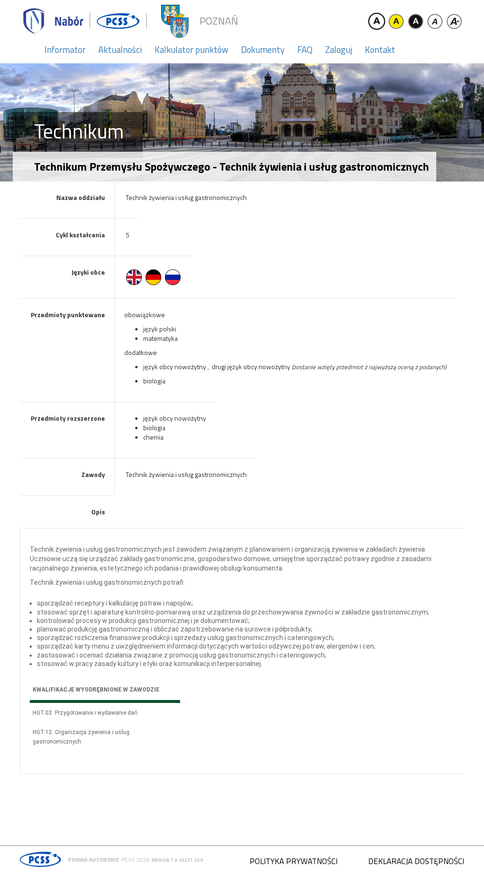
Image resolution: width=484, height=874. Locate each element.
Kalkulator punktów (191, 49)
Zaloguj (338, 49)
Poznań (218, 21)
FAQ (304, 49)
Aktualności (120, 49)
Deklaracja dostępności (416, 861)
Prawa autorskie (93, 860)
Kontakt (380, 49)
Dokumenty (263, 49)
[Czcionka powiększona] (454, 21)
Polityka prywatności (293, 861)
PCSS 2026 (135, 860)
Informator (65, 49)
